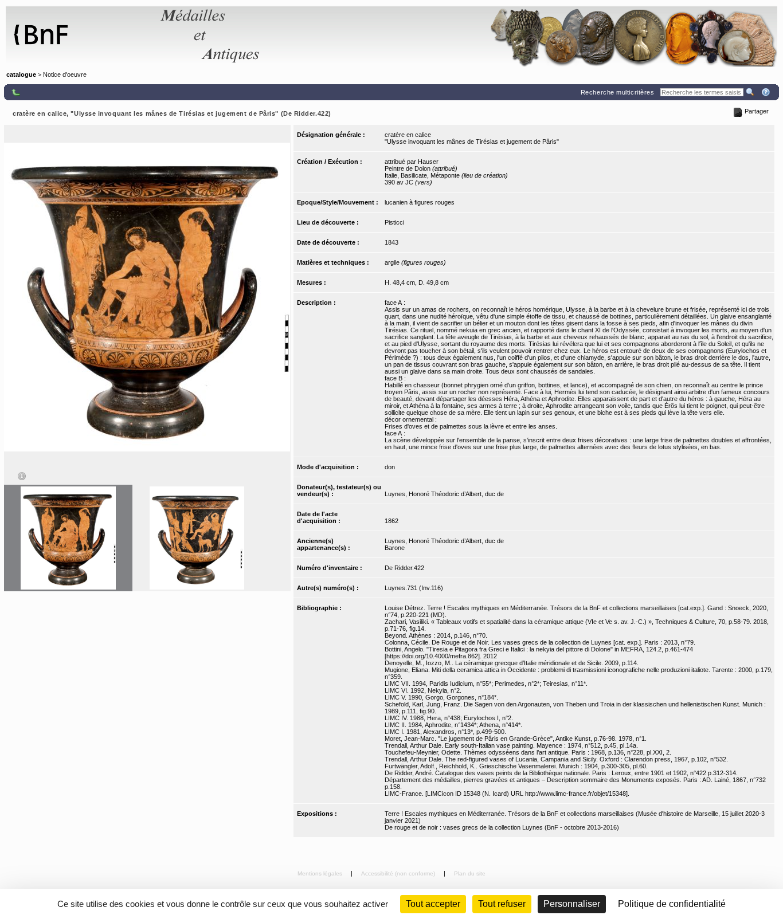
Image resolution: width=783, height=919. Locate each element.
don (390, 467)
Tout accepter (433, 904)
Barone (395, 547)
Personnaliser (571, 904)
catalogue (21, 74)
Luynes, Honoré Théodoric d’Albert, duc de (444, 493)
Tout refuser (502, 904)
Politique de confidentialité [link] (672, 904)
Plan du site (470, 873)
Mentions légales (320, 873)
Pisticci (394, 222)
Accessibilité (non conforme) (399, 873)
